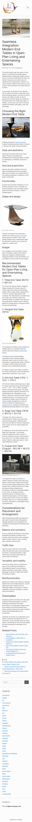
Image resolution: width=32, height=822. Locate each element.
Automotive (5, 705)
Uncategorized (6, 794)
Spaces (13, 664)
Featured (5, 730)
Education (5, 723)
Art (3, 700)
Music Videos (6, 776)
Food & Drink (6, 736)
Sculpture (5, 781)
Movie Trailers (6, 771)
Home (4, 751)
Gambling (5, 741)
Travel (4, 791)
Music (4, 773)
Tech (3, 789)
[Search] (26, 682)
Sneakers (5, 784)
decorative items (7, 405)
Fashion (4, 728)
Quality (8, 664)
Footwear (5, 738)
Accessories (5, 695)
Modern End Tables (15, 662)
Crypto (4, 718)
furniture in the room (20, 235)
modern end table (20, 142)
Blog (5, 659)
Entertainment (6, 725)
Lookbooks (5, 763)
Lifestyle (4, 761)
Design (6, 662)
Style (17, 664)
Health (4, 748)
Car (3, 713)
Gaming (4, 743)
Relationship (6, 779)
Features (4, 733)
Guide (4, 746)
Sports (4, 786)
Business (5, 710)
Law (3, 758)
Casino (4, 715)
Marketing (5, 766)
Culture (4, 720)
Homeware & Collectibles (9, 753)
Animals (4, 698)
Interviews (5, 756)
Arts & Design (6, 703)
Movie (4, 768)
